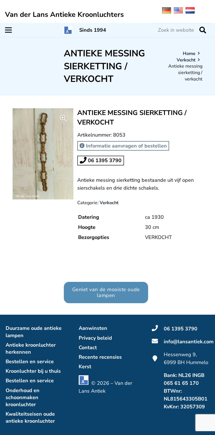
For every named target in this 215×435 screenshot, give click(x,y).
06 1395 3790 (104, 160)
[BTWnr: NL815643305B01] (157, 395)
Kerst (85, 366)
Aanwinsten (93, 328)
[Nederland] (191, 11)
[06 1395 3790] (157, 329)
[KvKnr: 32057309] (157, 407)
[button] (63, 118)
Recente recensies (100, 357)
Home (189, 53)
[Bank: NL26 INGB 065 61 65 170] (157, 379)
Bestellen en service (30, 361)
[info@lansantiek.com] (157, 342)
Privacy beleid (95, 338)
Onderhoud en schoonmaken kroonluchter (22, 397)
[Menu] (8, 30)
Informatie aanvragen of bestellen (126, 145)
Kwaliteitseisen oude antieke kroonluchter (30, 417)
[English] (180, 11)
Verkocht (186, 60)
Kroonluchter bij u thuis (33, 371)
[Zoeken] (202, 30)
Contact (88, 347)
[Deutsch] (168, 11)
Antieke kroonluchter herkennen (31, 348)
